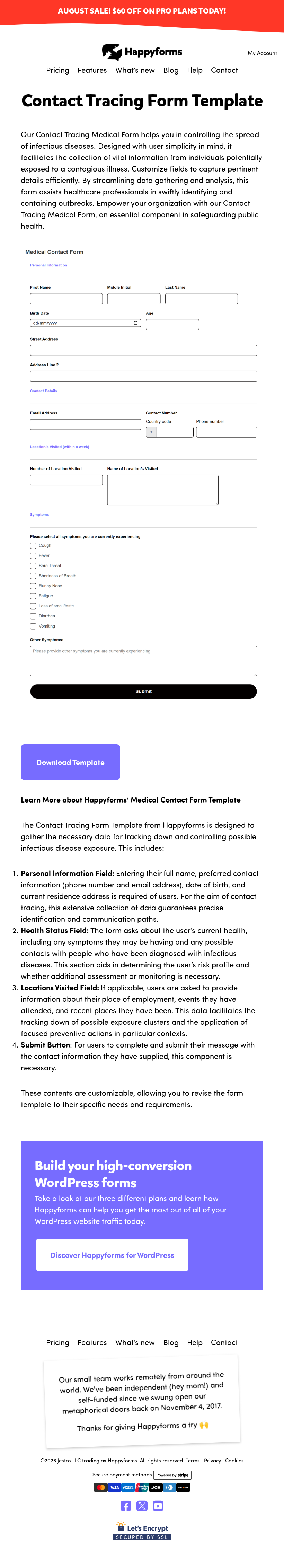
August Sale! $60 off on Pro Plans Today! (142, 11)
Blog (171, 69)
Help (195, 69)
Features (92, 69)
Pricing (57, 69)
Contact (224, 69)
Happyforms (142, 52)
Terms (193, 1460)
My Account (262, 52)
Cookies (234, 1460)
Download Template (70, 762)
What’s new (135, 69)
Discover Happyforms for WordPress (112, 1255)
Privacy (212, 1460)
